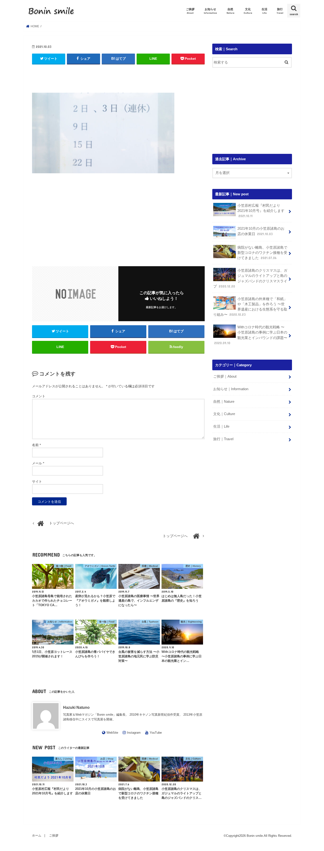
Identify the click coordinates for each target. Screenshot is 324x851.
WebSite (112, 732)
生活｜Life (221, 426)
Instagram (134, 732)
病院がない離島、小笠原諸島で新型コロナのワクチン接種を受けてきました (262, 253)
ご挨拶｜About (224, 376)
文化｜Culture (224, 414)
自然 (230, 11)
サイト (37, 481)
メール (38, 463)
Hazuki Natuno (76, 707)
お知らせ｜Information (230, 389)
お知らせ (210, 11)
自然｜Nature (223, 401)
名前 (36, 445)
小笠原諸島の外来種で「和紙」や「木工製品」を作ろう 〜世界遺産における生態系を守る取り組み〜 (250, 307)
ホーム (36, 835)
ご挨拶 (190, 11)
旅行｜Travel (223, 439)
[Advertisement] (118, 76)
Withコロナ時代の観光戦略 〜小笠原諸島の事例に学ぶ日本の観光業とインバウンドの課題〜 (250, 335)
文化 (248, 11)
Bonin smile (255, 835)
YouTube (156, 732)
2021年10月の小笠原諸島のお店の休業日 (260, 231)
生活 (264, 11)
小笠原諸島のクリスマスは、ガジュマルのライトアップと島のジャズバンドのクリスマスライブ (250, 278)
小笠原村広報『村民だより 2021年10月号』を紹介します (260, 211)
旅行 (280, 11)
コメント (38, 396)
